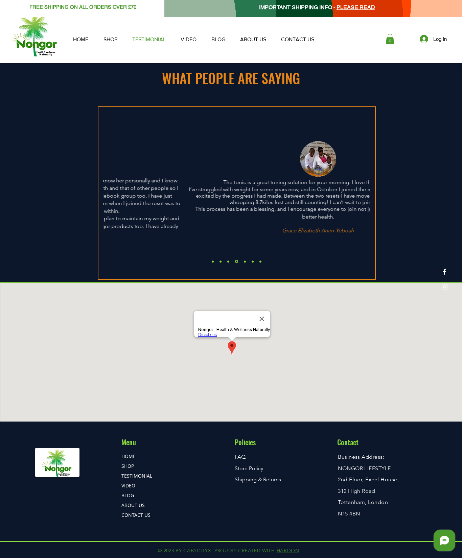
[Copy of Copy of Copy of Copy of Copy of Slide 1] (260, 261)
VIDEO (128, 485)
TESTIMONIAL (136, 476)
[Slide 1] (213, 261)
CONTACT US (136, 515)
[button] (390, 39)
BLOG (127, 495)
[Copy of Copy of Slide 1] (236, 261)
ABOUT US (133, 505)
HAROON (288, 551)
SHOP (127, 466)
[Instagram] (444, 286)
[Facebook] (444, 272)
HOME (128, 456)
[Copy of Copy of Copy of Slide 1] (245, 261)
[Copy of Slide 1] (221, 261)
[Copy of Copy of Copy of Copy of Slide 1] (253, 261)
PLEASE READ (356, 7)
